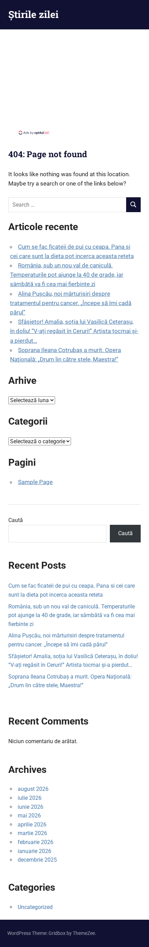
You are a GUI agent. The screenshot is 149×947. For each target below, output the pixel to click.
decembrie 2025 (37, 859)
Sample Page (35, 482)
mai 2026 (29, 815)
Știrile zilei (33, 14)
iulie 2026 (30, 798)
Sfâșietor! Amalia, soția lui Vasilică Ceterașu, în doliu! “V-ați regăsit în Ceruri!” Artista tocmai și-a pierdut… (74, 331)
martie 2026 (32, 833)
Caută (15, 520)
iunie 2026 (30, 807)
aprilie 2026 (32, 824)
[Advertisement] (74, 81)
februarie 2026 (35, 842)
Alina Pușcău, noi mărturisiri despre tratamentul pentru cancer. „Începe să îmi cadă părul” (70, 303)
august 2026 (33, 789)
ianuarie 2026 (34, 851)
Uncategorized (35, 907)
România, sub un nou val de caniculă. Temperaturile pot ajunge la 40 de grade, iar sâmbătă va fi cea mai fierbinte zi (66, 274)
